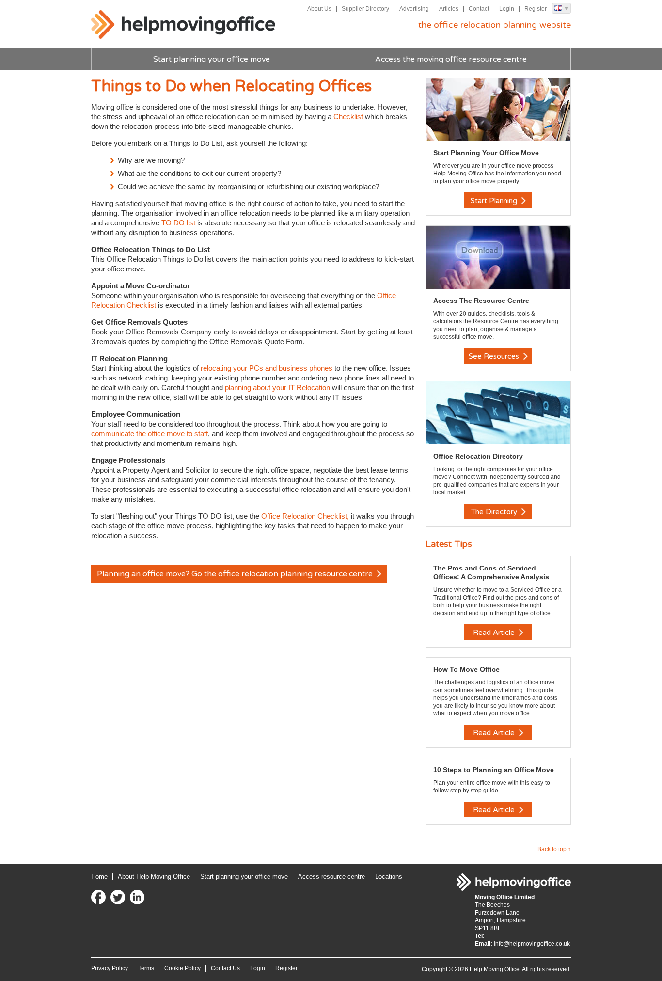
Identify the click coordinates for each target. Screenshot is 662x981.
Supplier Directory (365, 8)
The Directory (495, 511)
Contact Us (225, 968)
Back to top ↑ (554, 849)
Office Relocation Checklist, (305, 516)
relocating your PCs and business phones (266, 368)
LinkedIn (137, 897)
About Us (319, 8)
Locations (388, 876)
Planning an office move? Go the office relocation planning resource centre (236, 574)
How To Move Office (466, 669)
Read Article (495, 632)
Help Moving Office (183, 24)
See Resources (495, 356)
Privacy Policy (109, 968)
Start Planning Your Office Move (486, 153)
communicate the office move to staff (149, 433)
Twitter (117, 897)
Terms (146, 968)
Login (506, 8)
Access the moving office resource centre (451, 59)
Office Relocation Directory (478, 456)
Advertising (414, 8)
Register (535, 8)
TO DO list (179, 223)
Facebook (98, 897)
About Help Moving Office (154, 876)
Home (99, 876)
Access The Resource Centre (481, 300)
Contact (479, 8)
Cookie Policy (182, 968)
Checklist (348, 116)
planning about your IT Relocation (277, 387)
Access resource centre (331, 876)
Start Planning (495, 200)
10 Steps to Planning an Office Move (493, 770)
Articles (448, 8)
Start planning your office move (211, 59)
